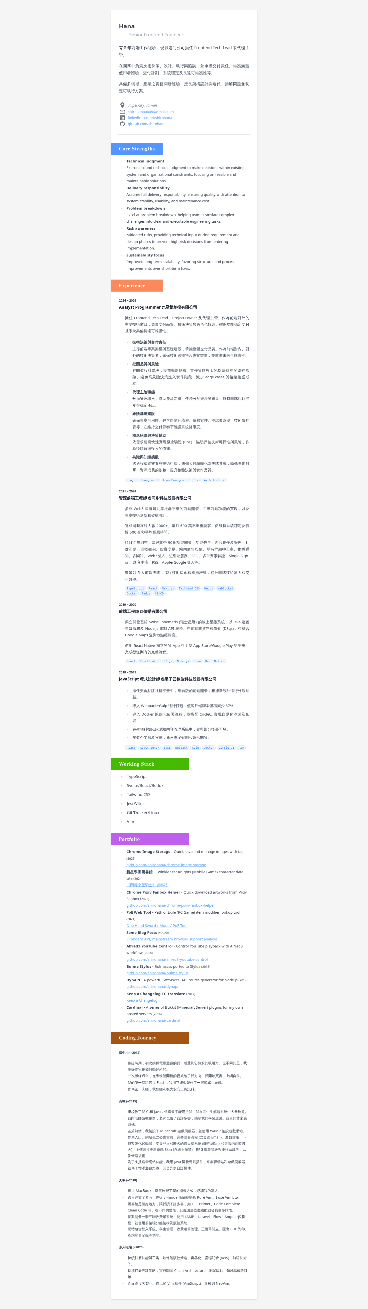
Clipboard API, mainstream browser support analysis (172, 938)
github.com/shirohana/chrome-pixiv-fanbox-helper (170, 905)
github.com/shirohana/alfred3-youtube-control (167, 959)
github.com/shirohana (146, 123)
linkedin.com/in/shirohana (150, 117)
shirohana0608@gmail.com (151, 111)
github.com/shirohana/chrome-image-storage (166, 864)
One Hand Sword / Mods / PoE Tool (157, 925)
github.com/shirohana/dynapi (152, 986)
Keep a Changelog (141, 1000)
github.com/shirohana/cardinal (153, 1020)
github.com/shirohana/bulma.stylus (157, 972)
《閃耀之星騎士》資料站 (147, 884)
